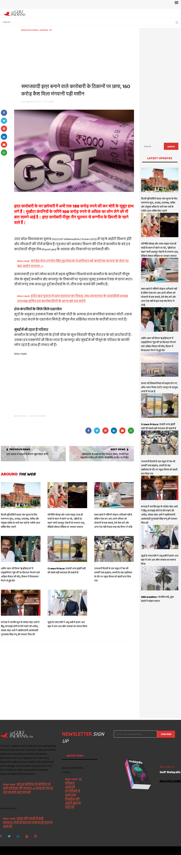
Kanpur (44, 29)
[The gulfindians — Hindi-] (15, 13)
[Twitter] (9, 836)
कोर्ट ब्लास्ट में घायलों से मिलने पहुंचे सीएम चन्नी (27, 454)
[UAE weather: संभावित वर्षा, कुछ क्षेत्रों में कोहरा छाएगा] (159, 578)
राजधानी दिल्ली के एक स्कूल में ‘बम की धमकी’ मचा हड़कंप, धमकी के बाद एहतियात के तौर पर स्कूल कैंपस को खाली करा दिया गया (113, 575)
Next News (118, 449)
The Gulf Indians (19, 851)
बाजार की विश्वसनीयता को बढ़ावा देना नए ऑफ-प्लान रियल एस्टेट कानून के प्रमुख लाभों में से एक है (159, 387)
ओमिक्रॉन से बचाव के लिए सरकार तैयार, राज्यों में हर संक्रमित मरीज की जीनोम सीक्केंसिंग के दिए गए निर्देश (104, 456)
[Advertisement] (77, 56)
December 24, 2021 (31, 101)
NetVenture (172, 851)
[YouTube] (26, 836)
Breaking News (29, 29)
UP (50, 29)
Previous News (20, 449)
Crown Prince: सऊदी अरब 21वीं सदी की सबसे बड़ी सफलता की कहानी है (67, 570)
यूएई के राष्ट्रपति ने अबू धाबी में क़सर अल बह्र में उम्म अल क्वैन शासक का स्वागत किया (67, 624)
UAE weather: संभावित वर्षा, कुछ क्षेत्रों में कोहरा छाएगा (157, 599)
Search (171, 146)
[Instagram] (35, 836)
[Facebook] (1, 836)
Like (50, 101)
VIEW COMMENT (38, 415)
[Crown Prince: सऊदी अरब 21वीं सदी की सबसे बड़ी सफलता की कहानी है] (67, 549)
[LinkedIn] (18, 836)
